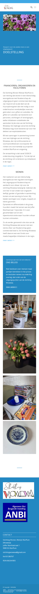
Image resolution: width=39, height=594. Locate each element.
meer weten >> (8, 166)
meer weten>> (11, 287)
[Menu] (35, 7)
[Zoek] (30, 7)
